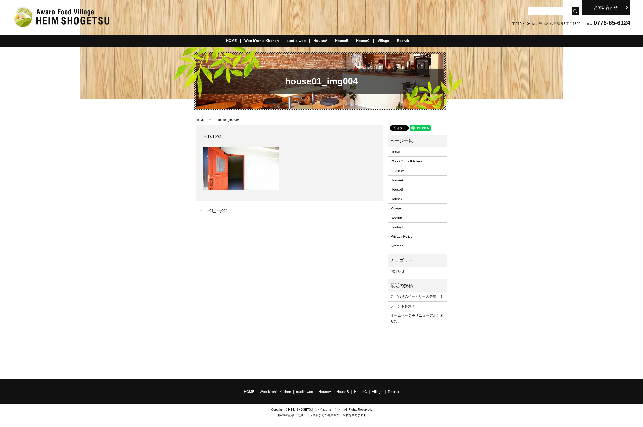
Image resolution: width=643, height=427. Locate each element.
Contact (397, 227)
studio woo (296, 41)
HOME (231, 41)
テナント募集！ (403, 306)
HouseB (342, 41)
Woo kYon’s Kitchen (261, 41)
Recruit (403, 41)
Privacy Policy (401, 236)
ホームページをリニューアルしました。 (417, 318)
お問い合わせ (606, 7)
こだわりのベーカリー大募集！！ (417, 296)
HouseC (363, 41)
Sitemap (397, 246)
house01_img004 (213, 211)
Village (383, 41)
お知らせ (398, 271)
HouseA (320, 41)
